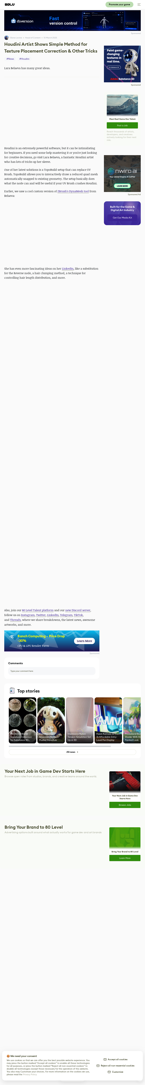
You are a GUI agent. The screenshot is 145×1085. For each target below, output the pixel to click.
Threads (15, 620)
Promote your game (119, 4)
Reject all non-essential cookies (117, 1065)
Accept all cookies (117, 1059)
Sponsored (94, 653)
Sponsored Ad (134, 194)
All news (70, 751)
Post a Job (122, 125)
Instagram (28, 615)
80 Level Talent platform (38, 610)
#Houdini (24, 58)
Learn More (125, 858)
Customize (117, 1071)
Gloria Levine (16, 37)
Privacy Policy (30, 1074)
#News (10, 58)
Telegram (66, 615)
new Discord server (77, 610)
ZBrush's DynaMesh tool (73, 191)
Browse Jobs (125, 805)
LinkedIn (67, 268)
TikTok (78, 615)
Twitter (41, 615)
